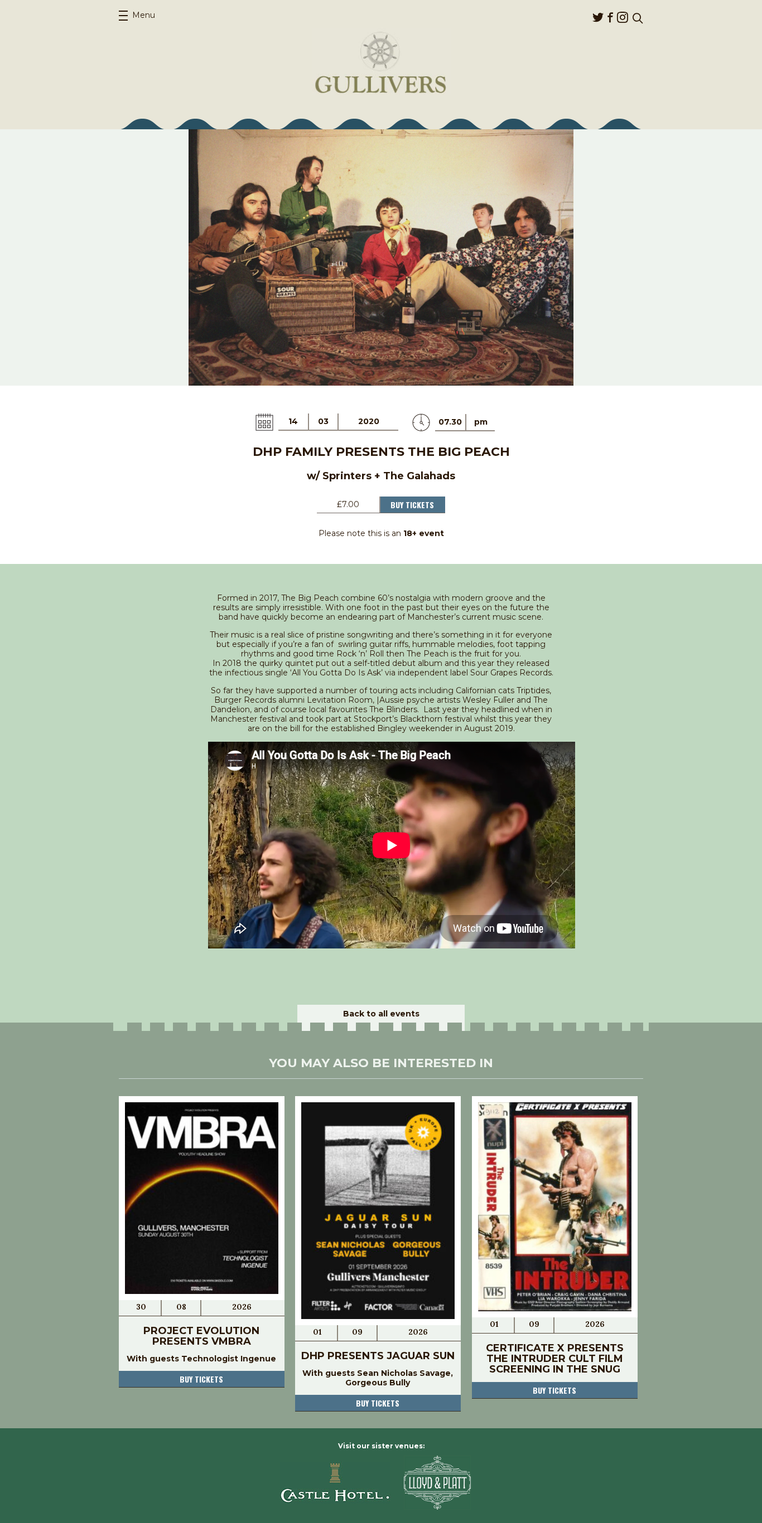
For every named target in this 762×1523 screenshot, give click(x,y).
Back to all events (381, 1014)
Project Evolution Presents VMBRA (201, 1336)
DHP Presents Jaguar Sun (378, 1356)
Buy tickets (201, 1379)
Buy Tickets (412, 504)
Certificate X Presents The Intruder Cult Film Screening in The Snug (555, 1358)
